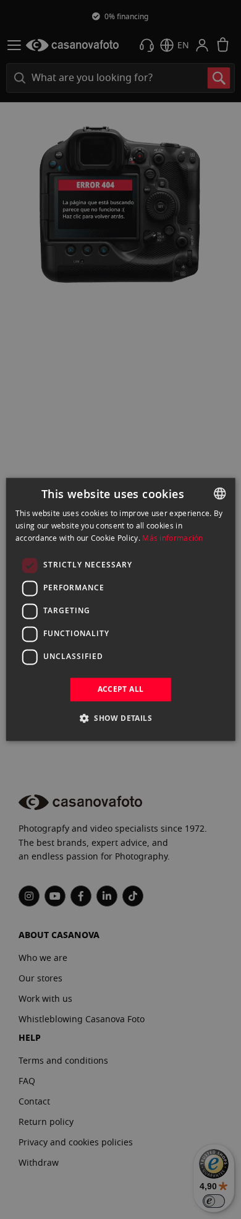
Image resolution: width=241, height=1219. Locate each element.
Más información (172, 538)
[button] (120, 718)
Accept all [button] (121, 689)
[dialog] (120, 609)
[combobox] (219, 493)
